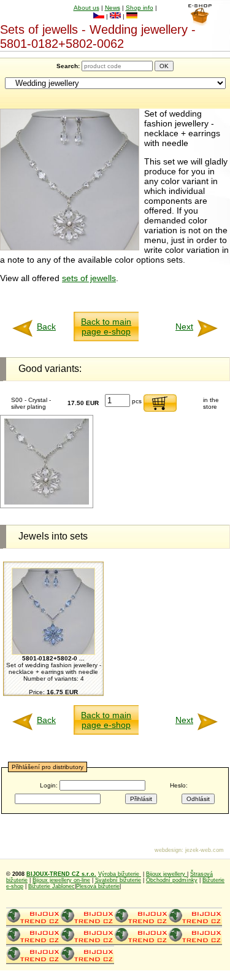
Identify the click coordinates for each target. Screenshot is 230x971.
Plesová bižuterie (98, 886)
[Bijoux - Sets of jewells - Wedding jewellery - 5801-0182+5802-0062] (69, 247)
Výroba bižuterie (119, 874)
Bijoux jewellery (166, 874)
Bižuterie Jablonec (51, 886)
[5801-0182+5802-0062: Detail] (46, 502)
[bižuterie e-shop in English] (115, 16)
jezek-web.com (204, 850)
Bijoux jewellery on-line (61, 880)
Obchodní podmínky (171, 880)
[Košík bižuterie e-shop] (200, 23)
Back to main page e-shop (106, 326)
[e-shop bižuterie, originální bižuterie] (33, 924)
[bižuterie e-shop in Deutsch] (131, 16)
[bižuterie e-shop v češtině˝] (98, 16)
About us (86, 7)
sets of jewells (89, 278)
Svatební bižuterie (118, 880)
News (112, 7)
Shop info (139, 7)
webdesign (168, 850)
